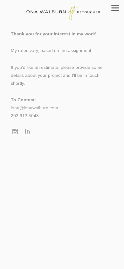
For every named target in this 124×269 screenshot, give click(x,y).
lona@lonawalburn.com (34, 107)
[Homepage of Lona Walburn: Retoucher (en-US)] (62, 10)
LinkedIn (27, 132)
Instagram (15, 132)
